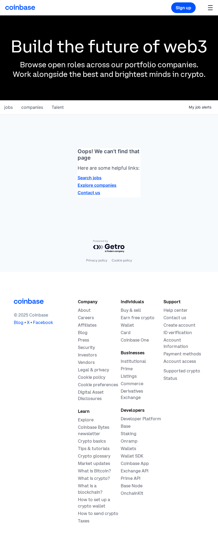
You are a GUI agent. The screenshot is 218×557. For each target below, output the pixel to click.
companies (32, 107)
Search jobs (90, 177)
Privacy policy (96, 260)
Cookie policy (122, 260)
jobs (8, 107)
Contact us (89, 192)
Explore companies (97, 185)
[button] (210, 8)
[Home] (20, 7)
